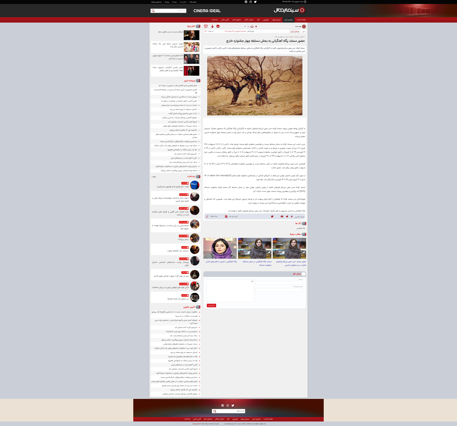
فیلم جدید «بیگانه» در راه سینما (186, 316)
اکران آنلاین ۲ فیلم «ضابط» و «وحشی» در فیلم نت (179, 101)
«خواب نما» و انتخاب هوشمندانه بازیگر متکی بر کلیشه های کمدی (170, 200)
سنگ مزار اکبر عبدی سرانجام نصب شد (183, 162)
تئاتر (258, 19)
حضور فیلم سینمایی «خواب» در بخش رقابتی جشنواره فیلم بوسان (174, 381)
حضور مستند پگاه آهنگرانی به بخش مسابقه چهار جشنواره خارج (265, 41)
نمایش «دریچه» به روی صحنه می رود (183, 109)
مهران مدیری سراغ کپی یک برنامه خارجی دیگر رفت (168, 45)
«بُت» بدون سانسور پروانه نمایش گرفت (182, 113)
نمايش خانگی (248, 19)
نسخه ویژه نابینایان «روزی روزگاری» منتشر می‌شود (179, 170)
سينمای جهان (276, 19)
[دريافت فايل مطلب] (212, 27)
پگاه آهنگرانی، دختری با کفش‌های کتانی (221, 261)
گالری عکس (225, 19)
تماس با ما (183, 2)
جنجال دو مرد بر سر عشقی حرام (170, 32)
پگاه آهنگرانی (300, 228)
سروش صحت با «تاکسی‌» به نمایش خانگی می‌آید (179, 96)
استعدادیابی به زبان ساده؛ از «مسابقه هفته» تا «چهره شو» (170, 227)
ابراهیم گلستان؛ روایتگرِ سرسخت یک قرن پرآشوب (179, 117)
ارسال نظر (211, 305)
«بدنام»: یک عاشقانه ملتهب (178, 251)
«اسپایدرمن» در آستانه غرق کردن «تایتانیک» (181, 331)
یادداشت (214, 19)
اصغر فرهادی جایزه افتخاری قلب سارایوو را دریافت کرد (177, 85)
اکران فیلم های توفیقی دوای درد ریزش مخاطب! (170, 287)
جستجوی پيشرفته (156, 2)
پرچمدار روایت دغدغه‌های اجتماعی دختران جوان (170, 264)
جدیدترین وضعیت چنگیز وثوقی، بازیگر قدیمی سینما (178, 141)
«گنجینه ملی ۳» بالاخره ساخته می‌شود (183, 130)
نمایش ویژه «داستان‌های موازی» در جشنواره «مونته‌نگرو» (176, 166)
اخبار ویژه (191, 26)
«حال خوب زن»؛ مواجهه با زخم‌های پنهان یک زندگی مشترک (175, 145)
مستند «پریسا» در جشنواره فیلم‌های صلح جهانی (180, 126)
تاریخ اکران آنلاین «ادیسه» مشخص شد (182, 121)
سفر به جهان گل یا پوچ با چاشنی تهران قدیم (171, 276)
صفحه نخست (301, 19)
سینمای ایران (288, 19)
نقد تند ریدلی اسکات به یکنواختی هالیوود (182, 149)
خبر (304, 31)
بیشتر (154, 177)
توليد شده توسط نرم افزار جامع (205, 423)
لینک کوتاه (214, 216)
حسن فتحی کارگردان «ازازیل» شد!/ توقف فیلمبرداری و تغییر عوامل (168, 69)
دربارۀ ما (174, 2)
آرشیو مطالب (192, 2)
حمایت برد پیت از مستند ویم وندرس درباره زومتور (179, 105)
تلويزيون (266, 19)
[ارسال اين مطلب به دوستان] (206, 27)
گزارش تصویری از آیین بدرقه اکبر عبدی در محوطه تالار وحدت (175, 89)
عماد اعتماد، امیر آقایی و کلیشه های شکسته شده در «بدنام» (170, 213)
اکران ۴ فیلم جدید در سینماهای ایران (184, 158)
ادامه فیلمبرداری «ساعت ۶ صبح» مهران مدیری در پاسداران (168, 57)
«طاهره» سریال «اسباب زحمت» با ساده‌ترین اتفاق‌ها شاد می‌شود (174, 311)
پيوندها (167, 2)
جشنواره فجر (236, 19)
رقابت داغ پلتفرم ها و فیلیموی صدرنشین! (173, 186)
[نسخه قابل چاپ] (218, 27)
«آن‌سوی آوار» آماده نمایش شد (185, 153)
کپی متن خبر (233, 216)
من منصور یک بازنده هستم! (178, 299)
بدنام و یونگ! (183, 239)
